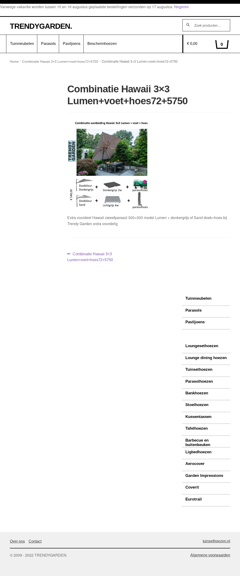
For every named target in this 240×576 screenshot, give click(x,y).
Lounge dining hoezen (206, 358)
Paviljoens (71, 44)
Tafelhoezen (196, 428)
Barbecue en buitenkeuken (197, 442)
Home (14, 61)
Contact (35, 541)
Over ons (17, 541)
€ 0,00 (205, 44)
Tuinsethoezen (198, 369)
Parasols (48, 44)
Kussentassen (198, 416)
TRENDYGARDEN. (41, 26)
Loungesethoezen (201, 346)
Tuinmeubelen (22, 44)
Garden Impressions (204, 475)
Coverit (192, 487)
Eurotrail (193, 499)
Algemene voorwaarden (210, 555)
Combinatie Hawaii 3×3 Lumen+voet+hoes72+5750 (60, 61)
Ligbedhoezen (198, 452)
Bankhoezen (196, 393)
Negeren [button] (181, 7)
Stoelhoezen (196, 405)
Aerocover (195, 463)
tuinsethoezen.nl (216, 541)
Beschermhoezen (102, 44)
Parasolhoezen (199, 381)
